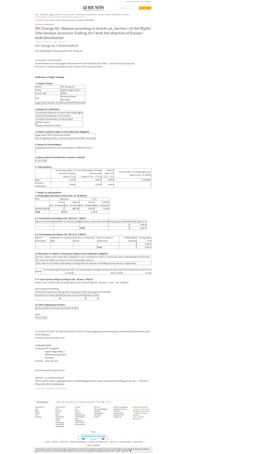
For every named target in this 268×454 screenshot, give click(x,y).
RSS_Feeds (97, 415)
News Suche (143, 8)
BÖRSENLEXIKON (135, 1)
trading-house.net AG (120, 409)
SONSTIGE (125, 15)
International (59, 424)
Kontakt (96, 417)
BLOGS (127, 1)
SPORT (72, 15)
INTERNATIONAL (116, 15)
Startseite (52, 20)
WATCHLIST (148, 1)
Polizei (57, 421)
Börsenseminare (80, 424)
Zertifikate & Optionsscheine (80, 422)
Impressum (64, 442)
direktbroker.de (118, 415)
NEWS (37, 15)
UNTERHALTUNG (80, 15)
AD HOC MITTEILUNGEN (41, 17)
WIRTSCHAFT (59, 15)
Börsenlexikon (42, 402)
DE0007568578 (49, 24)
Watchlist (97, 411)
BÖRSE (52, 15)
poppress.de (117, 417)
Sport (57, 415)
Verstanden (125, 451)
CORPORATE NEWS (77, 17)
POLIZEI (107, 15)
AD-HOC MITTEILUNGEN (54, 17)
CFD (76, 409)
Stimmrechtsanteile (67, 20)
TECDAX (37, 413)
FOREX (77, 411)
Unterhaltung (59, 423)
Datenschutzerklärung (78, 442)
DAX (36, 409)
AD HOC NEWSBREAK (100, 409)
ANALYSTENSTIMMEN (66, 17)
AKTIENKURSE (44, 15)
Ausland (58, 419)
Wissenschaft (59, 417)
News (48, 442)
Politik (57, 413)
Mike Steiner (138, 442)
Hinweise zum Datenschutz (98, 442)
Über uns (113, 442)
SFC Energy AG (39, 24)
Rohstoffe (78, 413)
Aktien (77, 419)
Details (118, 451)
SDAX (36, 415)
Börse (58, 20)
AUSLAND (101, 15)
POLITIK (66, 15)
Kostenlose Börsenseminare (119, 412)
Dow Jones (38, 417)
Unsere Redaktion (125, 442)
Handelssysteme (80, 415)
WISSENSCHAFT (92, 15)
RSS (143, 1)
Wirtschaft (58, 411)
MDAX (37, 411)
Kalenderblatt (59, 426)
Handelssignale (79, 417)
